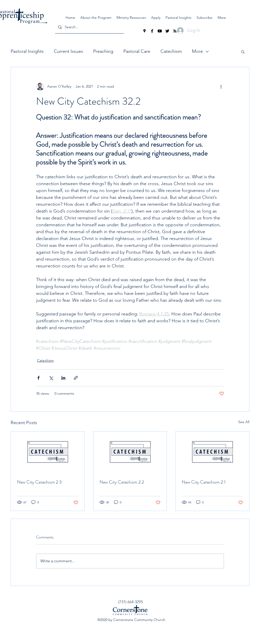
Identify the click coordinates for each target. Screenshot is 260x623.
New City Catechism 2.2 (122, 482)
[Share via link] (75, 377)
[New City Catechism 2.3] (47, 452)
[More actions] (221, 86)
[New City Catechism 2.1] (212, 452)
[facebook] (152, 31)
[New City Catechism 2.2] (130, 452)
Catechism (171, 51)
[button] (131, 17)
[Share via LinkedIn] (63, 377)
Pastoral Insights (27, 51)
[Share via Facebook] (38, 377)
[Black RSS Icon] (174, 31)
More (197, 51)
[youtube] (159, 31)
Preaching (103, 51)
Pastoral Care (136, 51)
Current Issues (68, 51)
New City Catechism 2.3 (39, 482)
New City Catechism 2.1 (203, 482)
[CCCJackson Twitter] (167, 31)
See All (243, 422)
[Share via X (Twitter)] (50, 377)
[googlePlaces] (144, 31)
